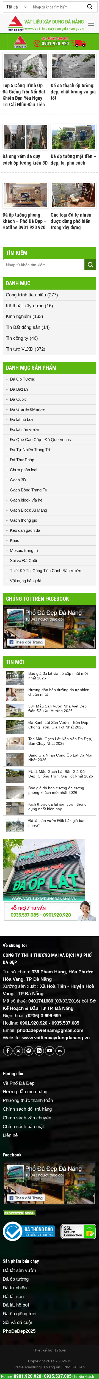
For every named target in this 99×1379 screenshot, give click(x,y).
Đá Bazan (19, 389)
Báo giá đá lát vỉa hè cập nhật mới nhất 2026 (58, 675)
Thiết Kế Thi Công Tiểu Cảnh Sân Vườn (45, 570)
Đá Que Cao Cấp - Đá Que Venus (40, 439)
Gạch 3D (18, 480)
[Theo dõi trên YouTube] (49, 1051)
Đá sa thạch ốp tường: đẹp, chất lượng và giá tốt (73, 92)
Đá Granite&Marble (27, 409)
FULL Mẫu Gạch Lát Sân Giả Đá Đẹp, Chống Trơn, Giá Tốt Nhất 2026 (60, 773)
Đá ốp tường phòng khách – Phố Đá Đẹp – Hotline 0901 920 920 (24, 221)
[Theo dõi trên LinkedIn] (39, 1051)
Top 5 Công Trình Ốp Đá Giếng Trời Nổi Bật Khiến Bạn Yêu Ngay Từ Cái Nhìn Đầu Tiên (23, 95)
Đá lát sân (13, 1296)
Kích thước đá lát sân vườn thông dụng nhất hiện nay (57, 806)
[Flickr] (60, 1051)
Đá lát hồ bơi (21, 419)
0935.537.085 (65, 1023)
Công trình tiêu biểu (26, 294)
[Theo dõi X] (18, 1051)
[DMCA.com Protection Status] (19, 1213)
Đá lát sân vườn (24, 429)
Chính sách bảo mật (23, 1126)
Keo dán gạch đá (25, 530)
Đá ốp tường (16, 1279)
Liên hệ (10, 1135)
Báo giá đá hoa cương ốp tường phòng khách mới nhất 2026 (56, 790)
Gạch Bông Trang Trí (28, 490)
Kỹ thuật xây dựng (24, 305)
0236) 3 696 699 (44, 1015)
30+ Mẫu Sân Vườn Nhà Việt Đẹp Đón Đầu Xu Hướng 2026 (57, 708)
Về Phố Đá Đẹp (18, 1083)
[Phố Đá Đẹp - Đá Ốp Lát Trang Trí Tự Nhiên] (46, 24)
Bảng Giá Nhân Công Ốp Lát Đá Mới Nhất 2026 (60, 757)
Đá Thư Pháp (22, 459)
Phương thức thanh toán (28, 1100)
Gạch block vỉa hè (26, 500)
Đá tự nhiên (15, 1287)
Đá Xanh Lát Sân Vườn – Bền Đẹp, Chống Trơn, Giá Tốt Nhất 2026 (58, 724)
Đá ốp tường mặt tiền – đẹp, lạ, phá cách (73, 159)
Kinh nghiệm (18, 316)
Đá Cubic (18, 399)
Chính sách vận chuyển (27, 1117)
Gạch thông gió (23, 520)
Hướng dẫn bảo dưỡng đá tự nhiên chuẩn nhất (58, 692)
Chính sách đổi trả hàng (27, 1109)
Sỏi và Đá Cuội (23, 560)
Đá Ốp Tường (22, 379)
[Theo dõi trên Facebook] (8, 1051)
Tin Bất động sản (23, 327)
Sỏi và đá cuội (17, 1322)
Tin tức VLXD (19, 349)
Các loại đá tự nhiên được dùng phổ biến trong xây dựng (71, 221)
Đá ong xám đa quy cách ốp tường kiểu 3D (25, 159)
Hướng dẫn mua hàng (25, 1091)
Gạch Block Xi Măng (28, 510)
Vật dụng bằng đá (25, 580)
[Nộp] (89, 7)
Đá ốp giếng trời (19, 1313)
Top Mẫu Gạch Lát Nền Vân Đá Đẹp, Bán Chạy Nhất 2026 (60, 741)
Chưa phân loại (23, 469)
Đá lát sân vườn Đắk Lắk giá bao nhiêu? (57, 822)
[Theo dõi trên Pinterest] (29, 1051)
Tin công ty (17, 338)
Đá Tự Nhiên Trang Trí (30, 449)
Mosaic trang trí (24, 550)
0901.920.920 (33, 1023)
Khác (14, 540)
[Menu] (91, 24)
